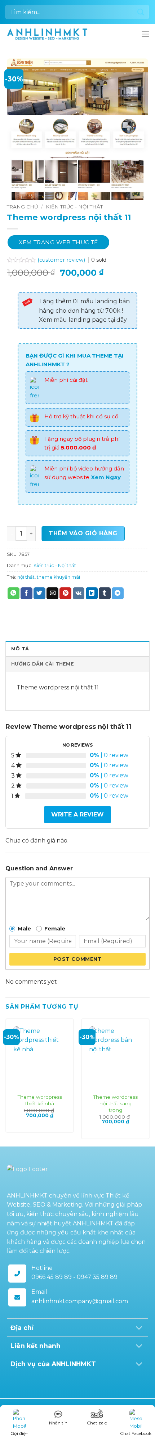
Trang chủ (22, 207)
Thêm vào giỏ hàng (83, 533)
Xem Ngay (106, 477)
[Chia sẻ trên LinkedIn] (92, 593)
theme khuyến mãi (58, 577)
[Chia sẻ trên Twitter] (39, 593)
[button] (145, 34)
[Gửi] (141, 12)
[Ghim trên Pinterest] (65, 593)
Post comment (77, 959)
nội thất (26, 577)
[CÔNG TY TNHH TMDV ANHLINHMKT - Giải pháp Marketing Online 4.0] (47, 34)
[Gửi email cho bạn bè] (52, 593)
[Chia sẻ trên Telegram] (118, 593)
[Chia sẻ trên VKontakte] (79, 593)
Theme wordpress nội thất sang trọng (115, 1103)
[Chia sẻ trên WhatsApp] (13, 593)
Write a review (77, 814)
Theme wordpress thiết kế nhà (40, 1100)
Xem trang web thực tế (58, 242)
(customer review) (62, 260)
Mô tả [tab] (20, 648)
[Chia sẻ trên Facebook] (26, 593)
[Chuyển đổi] (139, 1328)
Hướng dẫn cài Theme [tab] (42, 664)
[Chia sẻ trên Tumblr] (105, 593)
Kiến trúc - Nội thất (74, 207)
